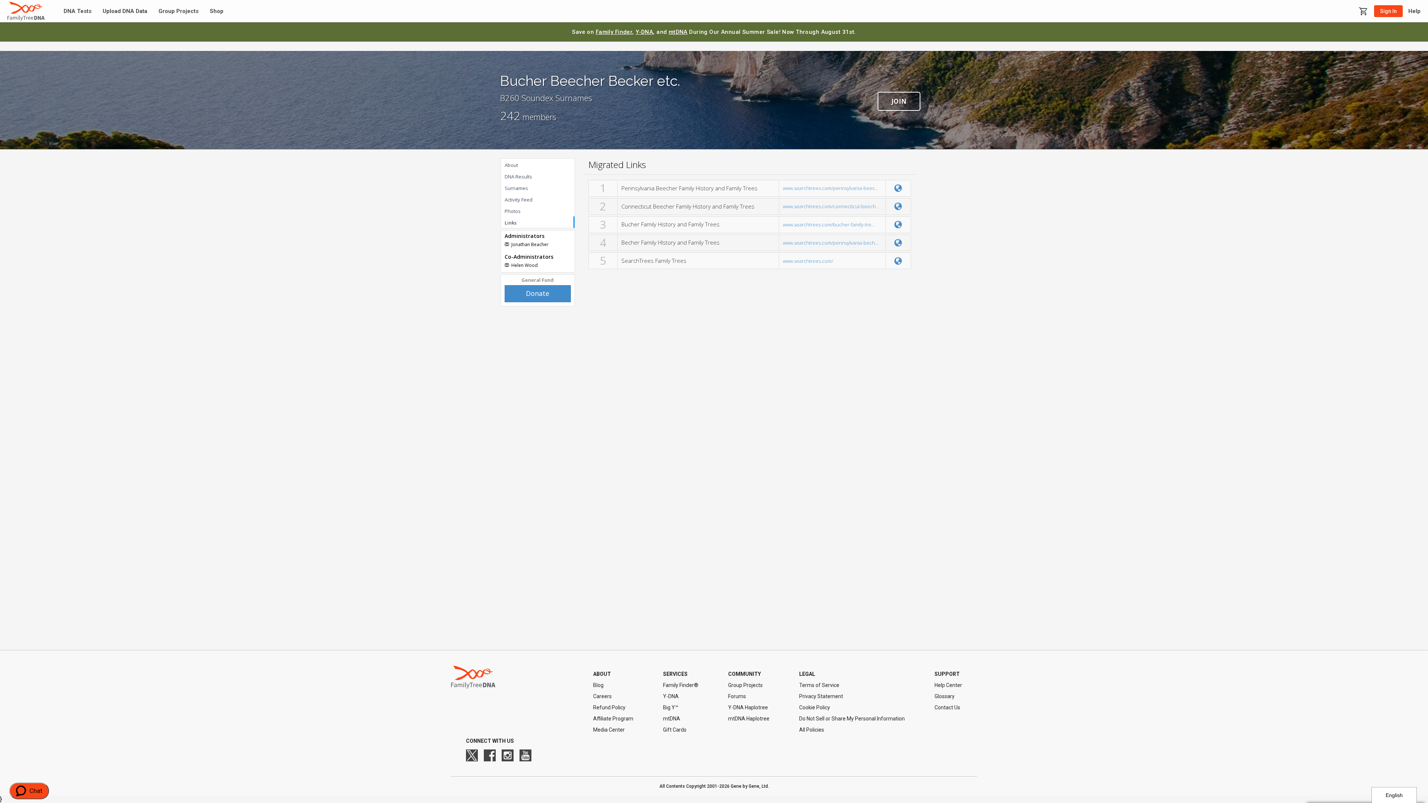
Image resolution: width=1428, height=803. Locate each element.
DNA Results (518, 176)
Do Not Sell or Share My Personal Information (852, 718)
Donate (537, 293)
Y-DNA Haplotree (748, 707)
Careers (602, 696)
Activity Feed (519, 199)
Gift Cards (674, 729)
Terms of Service (819, 685)
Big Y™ (670, 707)
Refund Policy (609, 707)
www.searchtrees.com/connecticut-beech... (831, 206)
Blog (598, 685)
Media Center (609, 729)
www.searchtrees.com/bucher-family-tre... (829, 224)
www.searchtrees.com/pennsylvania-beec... (830, 188)
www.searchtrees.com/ (808, 261)
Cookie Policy (814, 707)
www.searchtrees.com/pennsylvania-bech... (830, 242)
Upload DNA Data (125, 11)
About (511, 165)
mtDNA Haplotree (748, 718)
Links (511, 222)
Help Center (948, 685)
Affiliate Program (613, 718)
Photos (513, 211)
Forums (737, 696)
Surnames (516, 188)
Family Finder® (680, 685)
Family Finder (614, 32)
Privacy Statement (821, 696)
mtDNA (678, 32)
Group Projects (178, 11)
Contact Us (947, 707)
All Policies (811, 729)
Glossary (945, 696)
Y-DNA (644, 32)
